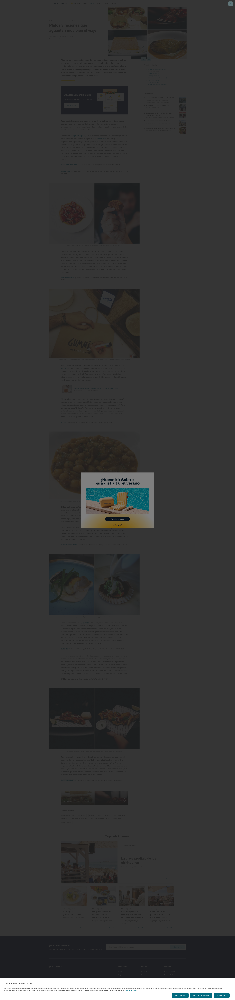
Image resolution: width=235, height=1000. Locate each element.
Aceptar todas (221, 995)
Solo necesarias (180, 995)
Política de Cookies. (131, 990)
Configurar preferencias (201, 995)
